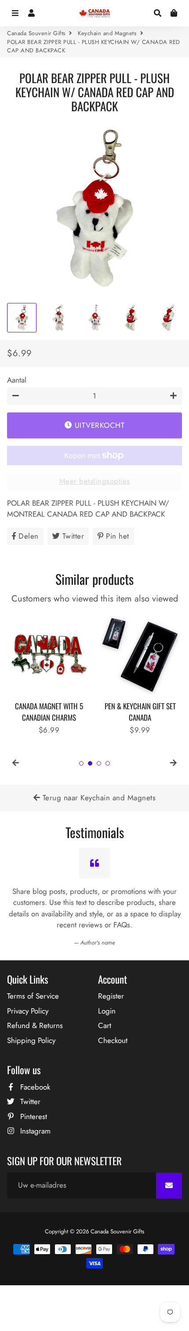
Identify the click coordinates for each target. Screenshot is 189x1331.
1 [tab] (81, 763)
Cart (104, 1025)
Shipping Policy (31, 1040)
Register (111, 996)
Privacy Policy (27, 1011)
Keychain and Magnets (107, 33)
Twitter (29, 1101)
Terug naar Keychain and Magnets (98, 797)
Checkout (112, 1040)
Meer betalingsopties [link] (94, 481)
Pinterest (32, 1116)
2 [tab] (90, 763)
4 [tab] (107, 763)
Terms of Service (33, 996)
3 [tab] (99, 763)
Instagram (34, 1131)
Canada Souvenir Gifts (36, 33)
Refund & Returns (35, 1025)
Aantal (16, 380)
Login (107, 1011)
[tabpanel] (49, 674)
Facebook (34, 1087)
